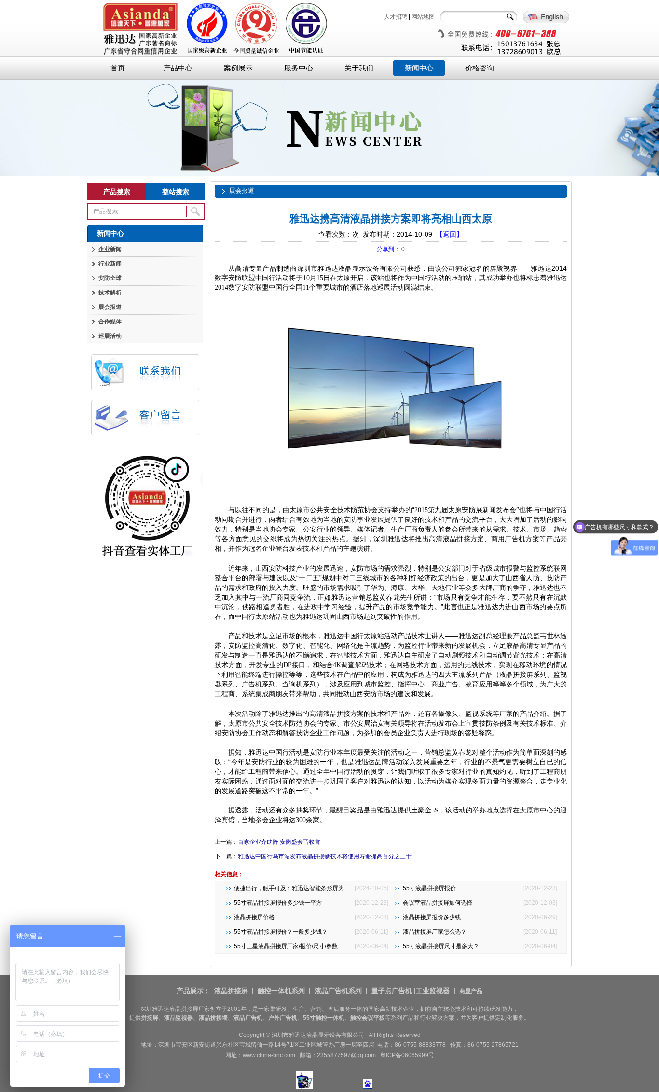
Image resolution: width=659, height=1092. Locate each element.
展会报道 (110, 307)
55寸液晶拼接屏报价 (429, 888)
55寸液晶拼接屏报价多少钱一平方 (278, 902)
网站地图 (423, 17)
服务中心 (298, 68)
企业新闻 (110, 249)
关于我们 (358, 68)
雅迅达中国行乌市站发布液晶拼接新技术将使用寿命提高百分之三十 (325, 856)
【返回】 (449, 234)
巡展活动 (110, 336)
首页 (117, 68)
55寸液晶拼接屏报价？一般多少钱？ (281, 931)
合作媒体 (110, 321)
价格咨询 (479, 68)
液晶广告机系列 (338, 990)
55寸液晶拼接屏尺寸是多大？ (441, 946)
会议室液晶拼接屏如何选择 (437, 902)
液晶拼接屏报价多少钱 (432, 917)
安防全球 (110, 278)
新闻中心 (419, 68)
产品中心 (178, 68)
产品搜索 (116, 192)
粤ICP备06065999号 (407, 1055)
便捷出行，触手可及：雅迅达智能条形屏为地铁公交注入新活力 (315, 888)
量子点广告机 (391, 990)
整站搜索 (175, 192)
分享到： (388, 249)
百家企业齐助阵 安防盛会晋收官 (279, 842)
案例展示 (238, 68)
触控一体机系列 (281, 990)
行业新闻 (110, 263)
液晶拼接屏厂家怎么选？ (435, 931)
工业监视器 (433, 990)
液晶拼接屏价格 (254, 917)
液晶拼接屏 (231, 990)
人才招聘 (395, 17)
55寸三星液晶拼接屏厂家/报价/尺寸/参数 (286, 946)
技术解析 (110, 292)
